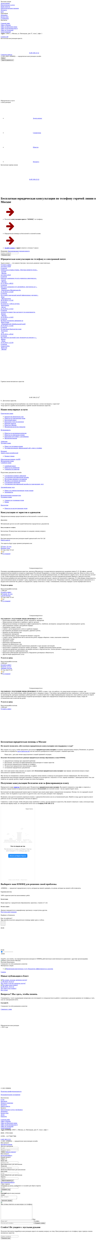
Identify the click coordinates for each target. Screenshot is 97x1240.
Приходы (4, 1116)
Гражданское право (7, 413)
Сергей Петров (6, 595)
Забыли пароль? (11, 1152)
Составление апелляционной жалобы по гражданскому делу (24, 484)
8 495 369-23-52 (34, 179)
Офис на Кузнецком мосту (9, 28)
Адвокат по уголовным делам (14, 500)
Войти (3, 58)
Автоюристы (9, 492)
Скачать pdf (4, 37)
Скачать (3, 972)
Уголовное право (6, 497)
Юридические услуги (8, 5)
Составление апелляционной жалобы (17, 477)
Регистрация (8, 1144)
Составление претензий (12, 482)
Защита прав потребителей (9, 453)
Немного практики (7, 1103)
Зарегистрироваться (7, 60)
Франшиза (4, 15)
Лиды (2, 1115)
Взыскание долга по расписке (14, 422)
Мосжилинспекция (11, 438)
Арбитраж (4, 441)
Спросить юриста (6, 54)
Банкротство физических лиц (14, 416)
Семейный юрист (10, 466)
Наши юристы (5, 6)
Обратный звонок (6, 84)
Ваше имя (4, 1160)
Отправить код (6, 1189)
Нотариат (4, 451)
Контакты (4, 1101)
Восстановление (6, 1182)
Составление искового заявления (15, 475)
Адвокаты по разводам (12, 469)
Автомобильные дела (8, 487)
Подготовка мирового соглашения (16, 479)
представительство (23, 751)
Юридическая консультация (10, 8)
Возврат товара (9, 456)
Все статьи (4, 990)
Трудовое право (6, 443)
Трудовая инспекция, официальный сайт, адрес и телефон (23, 448)
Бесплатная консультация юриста (19, 251)
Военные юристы (10, 423)
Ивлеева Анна (5, 548)
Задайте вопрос (10, 248)
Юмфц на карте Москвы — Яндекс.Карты (18, 879)
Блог (2, 12)
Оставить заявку (6, 265)
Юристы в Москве (10, 425)
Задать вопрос (5, 3)
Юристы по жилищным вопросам (15, 433)
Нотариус (4, 10)
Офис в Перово (6, 25)
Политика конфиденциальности (11, 1091)
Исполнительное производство (11, 495)
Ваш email (4, 1171)
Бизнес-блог (5, 17)
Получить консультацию (9, 912)
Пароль (3, 1176)
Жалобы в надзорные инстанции (15, 481)
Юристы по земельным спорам (15, 435)
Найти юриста (5, 540)
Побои (7, 502)
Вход (2, 1144)
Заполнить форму (7, 1200)
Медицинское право (7, 461)
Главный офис (5, 23)
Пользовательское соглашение (10, 1094)
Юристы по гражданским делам (15, 418)
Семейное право (6, 462)
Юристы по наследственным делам (16, 508)
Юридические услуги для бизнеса (12, 1109)
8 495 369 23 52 (34, 53)
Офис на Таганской (7, 30)
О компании (5, 18)
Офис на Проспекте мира (9, 27)
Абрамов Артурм (6, 668)
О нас (2, 1099)
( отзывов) (6, 553)
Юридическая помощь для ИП (10, 459)
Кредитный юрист (10, 420)
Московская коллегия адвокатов (15, 427)
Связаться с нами (6, 1009)
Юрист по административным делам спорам (19, 490)
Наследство (4, 505)
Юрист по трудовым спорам (14, 446)
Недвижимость (6, 430)
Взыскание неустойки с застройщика (17, 436)
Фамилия (4, 1166)
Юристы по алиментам (12, 467)
